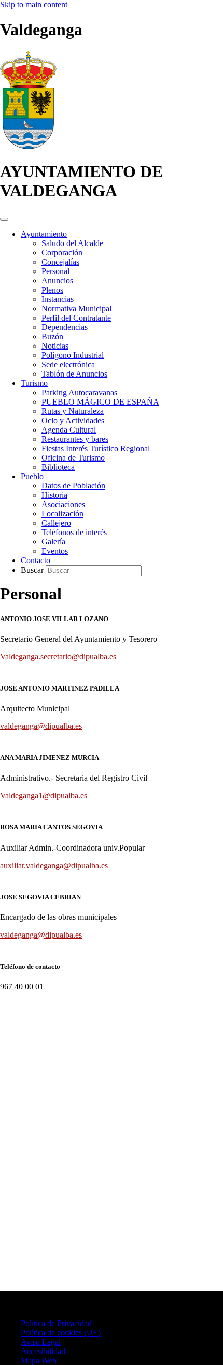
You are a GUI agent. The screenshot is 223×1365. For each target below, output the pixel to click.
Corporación (61, 252)
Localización (62, 513)
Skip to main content (33, 4)
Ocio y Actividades (72, 420)
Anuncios (57, 280)
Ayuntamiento (44, 233)
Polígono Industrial (72, 355)
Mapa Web (39, 1360)
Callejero (56, 523)
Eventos (54, 551)
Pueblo (32, 476)
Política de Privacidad (56, 1323)
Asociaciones (63, 504)
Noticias (54, 345)
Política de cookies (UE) (61, 1332)
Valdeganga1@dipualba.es (43, 795)
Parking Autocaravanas (79, 392)
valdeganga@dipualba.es (41, 726)
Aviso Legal (41, 1342)
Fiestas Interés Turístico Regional (95, 448)
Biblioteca (58, 467)
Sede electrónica (68, 364)
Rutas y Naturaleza (72, 411)
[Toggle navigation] (4, 219)
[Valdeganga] (28, 146)
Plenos (52, 289)
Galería (53, 541)
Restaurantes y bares (74, 439)
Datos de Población (73, 485)
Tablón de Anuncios (74, 373)
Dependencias (64, 327)
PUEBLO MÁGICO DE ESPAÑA (100, 401)
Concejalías (60, 261)
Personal (55, 271)
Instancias (57, 299)
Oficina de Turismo (73, 457)
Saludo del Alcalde (72, 243)
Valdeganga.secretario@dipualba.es (58, 656)
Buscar (33, 570)
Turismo (34, 383)
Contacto (35, 560)
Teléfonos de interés (74, 532)
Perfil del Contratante (76, 317)
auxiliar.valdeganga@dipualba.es (54, 865)
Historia (54, 495)
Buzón (52, 336)
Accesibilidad (43, 1351)
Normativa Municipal (76, 308)
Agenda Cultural (68, 429)
